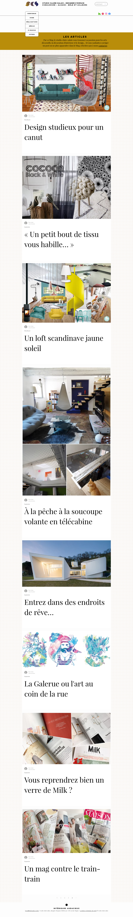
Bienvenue (32, 13)
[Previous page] (57, 897)
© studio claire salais (102, 910)
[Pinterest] (102, 13)
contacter (103, 45)
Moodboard (27, 120)
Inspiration (27, 227)
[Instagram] (106, 13)
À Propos (32, 30)
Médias (32, 26)
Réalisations (32, 22)
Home (32, 17)
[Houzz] (99, 13)
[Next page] (76, 897)
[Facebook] (109, 13)
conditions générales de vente (88, 910)
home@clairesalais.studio (32, 910)
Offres (32, 34)
